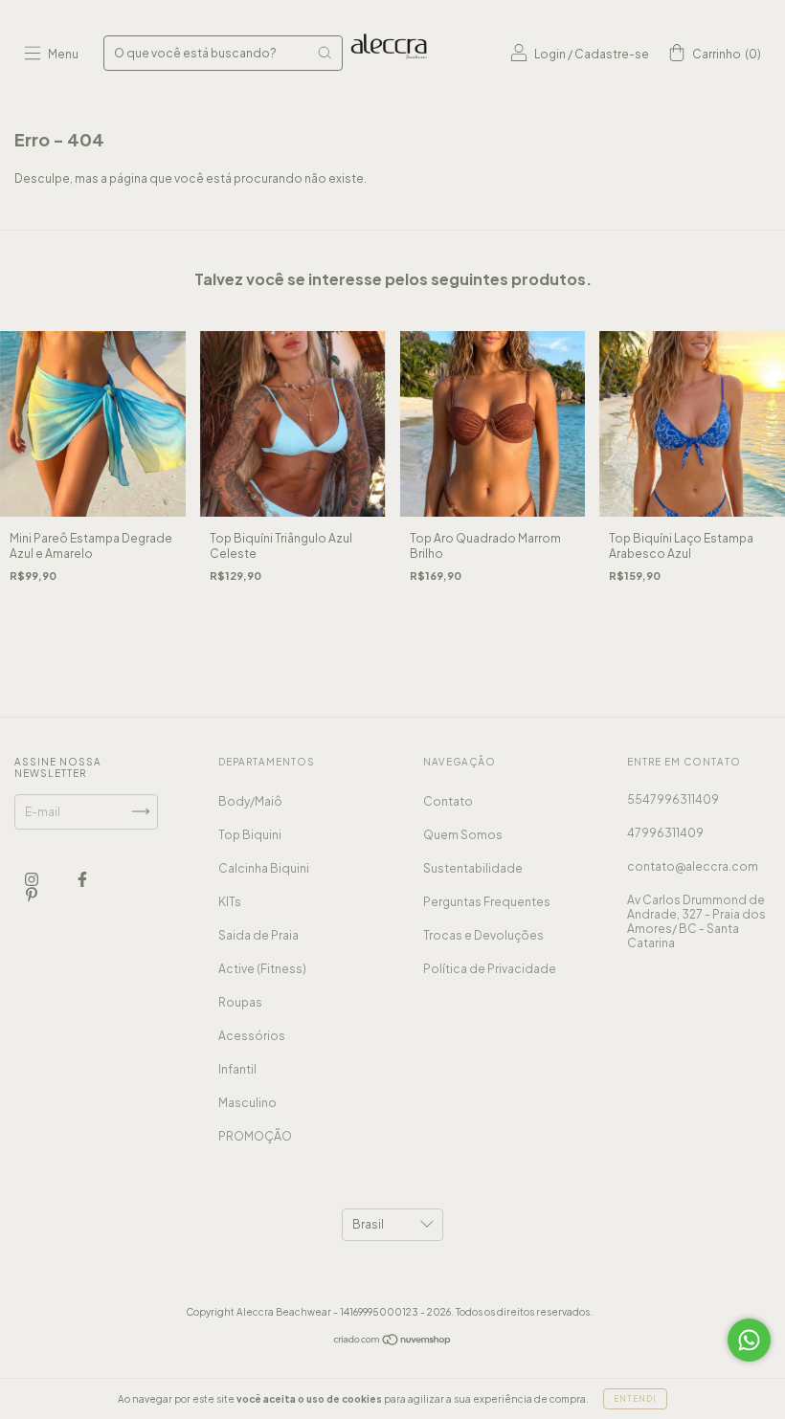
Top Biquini (249, 835)
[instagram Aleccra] (32, 879)
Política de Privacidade (489, 969)
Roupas (240, 1002)
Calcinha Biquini (263, 868)
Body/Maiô (250, 801)
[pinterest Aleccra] (31, 894)
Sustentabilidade (473, 868)
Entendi (635, 1399)
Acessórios (251, 1036)
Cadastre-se (611, 54)
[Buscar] (324, 52)
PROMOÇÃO (255, 1136)
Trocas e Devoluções (483, 935)
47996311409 (665, 833)
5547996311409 (673, 799)
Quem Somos (463, 835)
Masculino (247, 1103)
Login (550, 54)
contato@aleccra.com (692, 866)
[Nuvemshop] (393, 1342)
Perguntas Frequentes (486, 902)
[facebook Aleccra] (82, 879)
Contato (448, 801)
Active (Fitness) (262, 969)
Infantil (237, 1069)
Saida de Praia (258, 935)
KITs (229, 902)
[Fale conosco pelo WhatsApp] (749, 1340)
